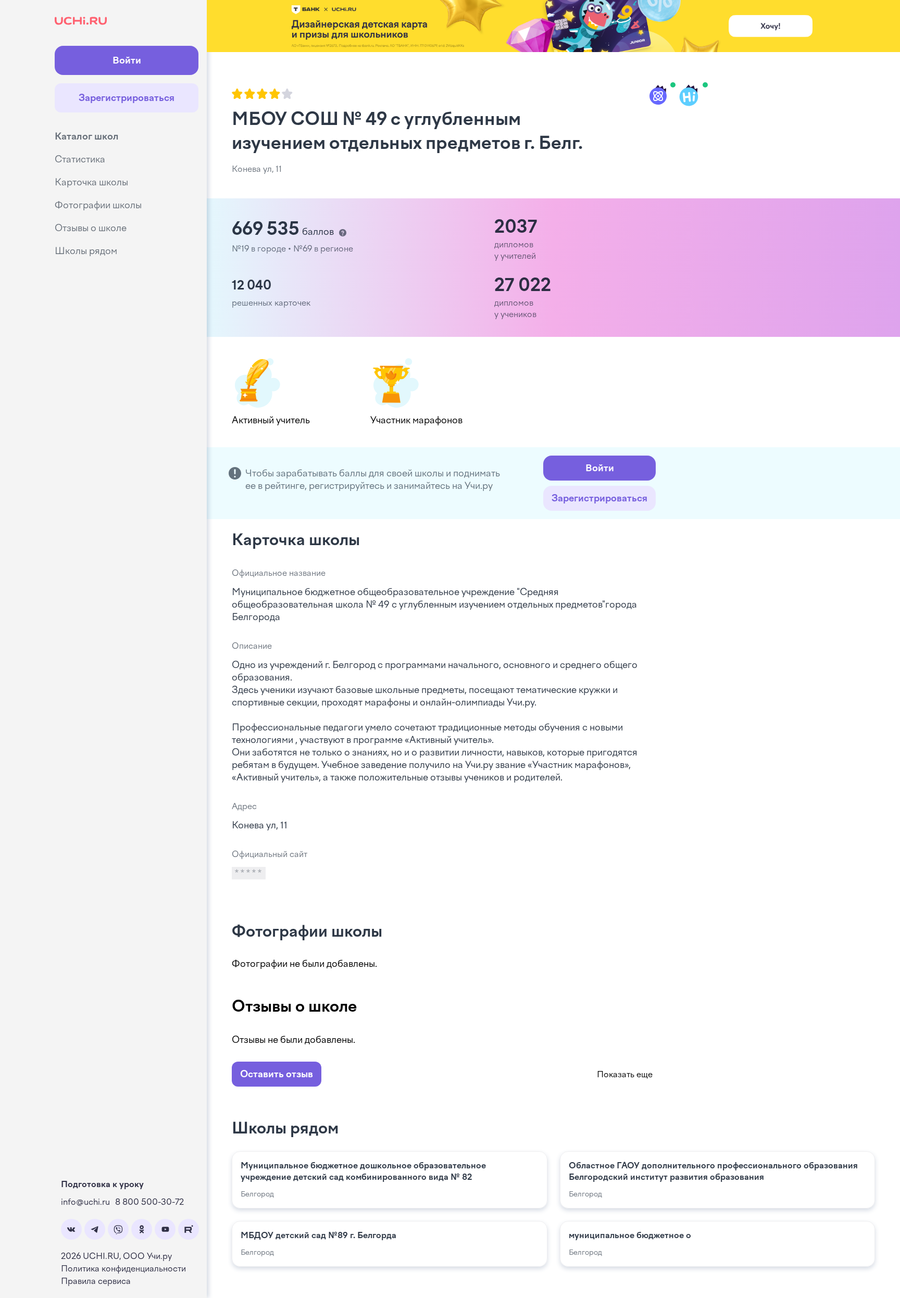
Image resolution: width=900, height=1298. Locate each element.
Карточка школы (91, 182)
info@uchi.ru (85, 1202)
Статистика (80, 159)
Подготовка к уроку (102, 1184)
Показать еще (625, 1074)
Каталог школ (87, 136)
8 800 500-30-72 (149, 1202)
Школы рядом (86, 251)
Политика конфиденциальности (123, 1269)
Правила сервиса (96, 1281)
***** (248, 873)
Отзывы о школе (91, 228)
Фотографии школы (98, 205)
